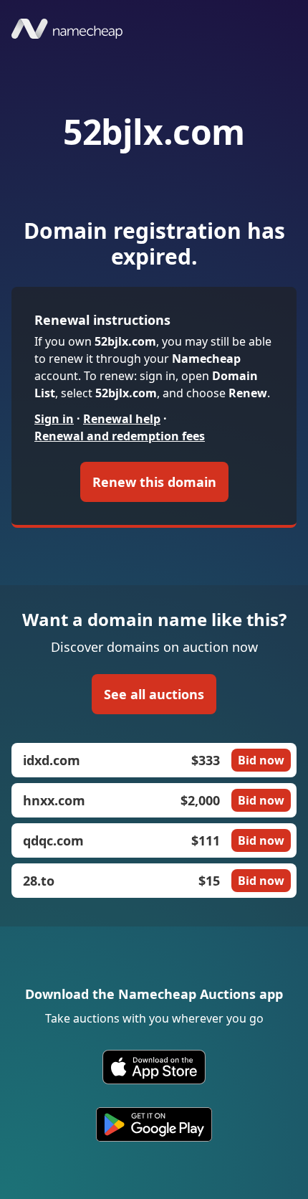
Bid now (261, 760)
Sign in (54, 419)
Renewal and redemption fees (119, 436)
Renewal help (121, 419)
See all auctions (154, 694)
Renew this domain (154, 481)
